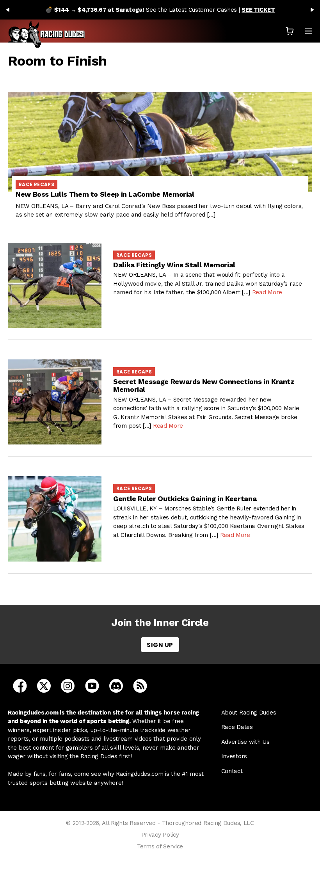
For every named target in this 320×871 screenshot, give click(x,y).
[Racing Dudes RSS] (140, 685)
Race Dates (237, 727)
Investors (234, 756)
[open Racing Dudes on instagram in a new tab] (68, 685)
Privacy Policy (160, 834)
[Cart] (289, 31)
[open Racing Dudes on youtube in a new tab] (92, 685)
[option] (160, 10)
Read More (267, 292)
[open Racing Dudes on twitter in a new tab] (44, 685)
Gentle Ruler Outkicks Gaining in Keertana (184, 498)
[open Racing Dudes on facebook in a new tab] (20, 685)
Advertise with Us (245, 741)
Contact (232, 771)
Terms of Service (160, 846)
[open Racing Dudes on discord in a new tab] (116, 685)
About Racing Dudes (248, 712)
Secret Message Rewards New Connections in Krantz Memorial (203, 385)
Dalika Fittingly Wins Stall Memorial (174, 265)
